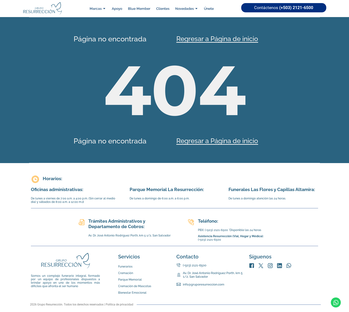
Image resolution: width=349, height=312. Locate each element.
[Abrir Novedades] (196, 8)
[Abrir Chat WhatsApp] (336, 302)
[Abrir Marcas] (104, 8)
